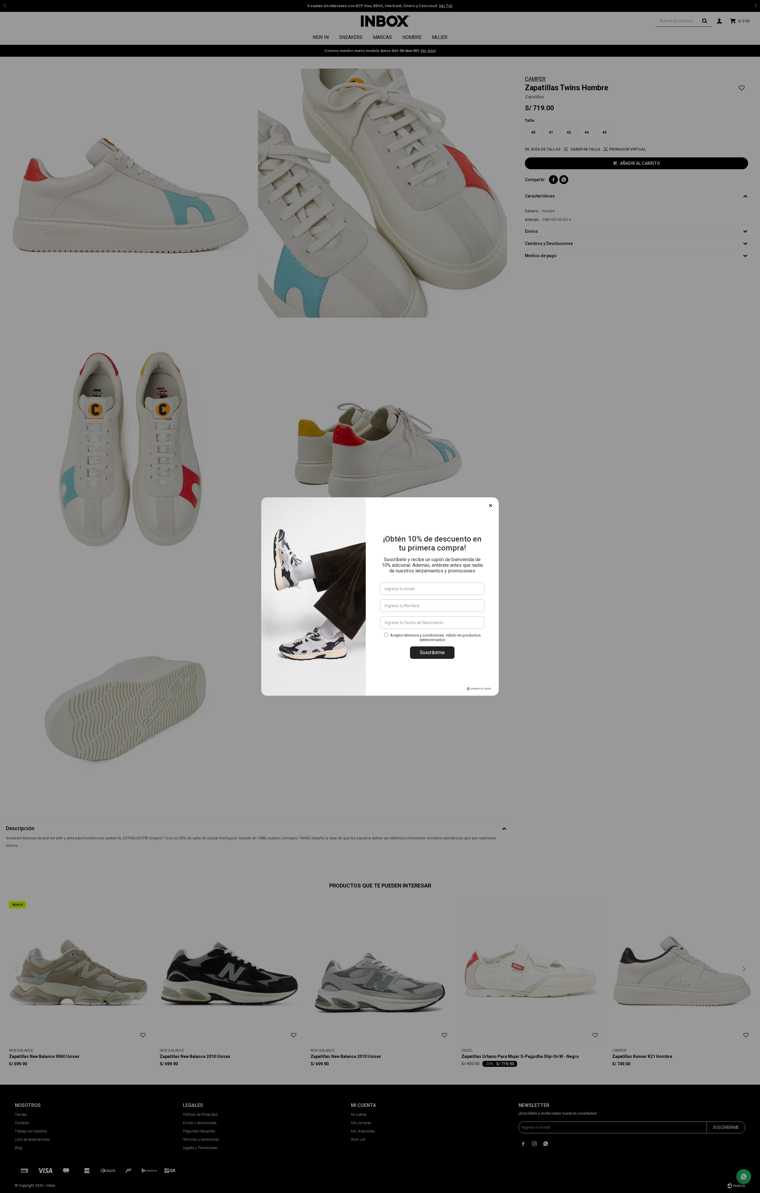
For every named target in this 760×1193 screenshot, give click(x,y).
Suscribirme (432, 652)
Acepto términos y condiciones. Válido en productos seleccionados (435, 637)
